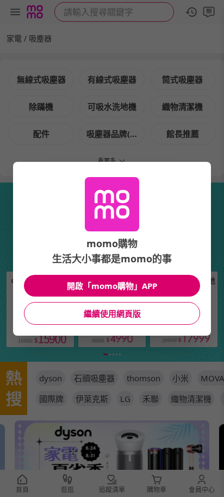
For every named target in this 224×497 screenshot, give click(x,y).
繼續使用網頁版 (112, 313)
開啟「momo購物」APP (112, 285)
